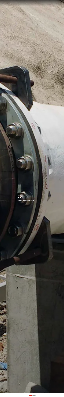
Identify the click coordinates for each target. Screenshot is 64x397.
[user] (43, 0)
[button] (30, 395)
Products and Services (20, 195)
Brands (23, 195)
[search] (42, 0)
